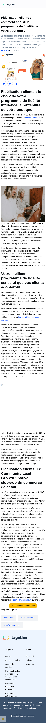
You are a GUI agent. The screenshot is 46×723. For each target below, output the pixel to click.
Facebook (30, 656)
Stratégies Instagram (12, 625)
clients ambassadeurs (22, 600)
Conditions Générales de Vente (11, 696)
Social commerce (27, 618)
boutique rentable (32, 118)
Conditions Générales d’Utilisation (10, 687)
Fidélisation (8, 618)
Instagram (30, 664)
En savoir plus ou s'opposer (23, 716)
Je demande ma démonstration (23, 606)
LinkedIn (29, 660)
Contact (8, 656)
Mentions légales (12, 660)
